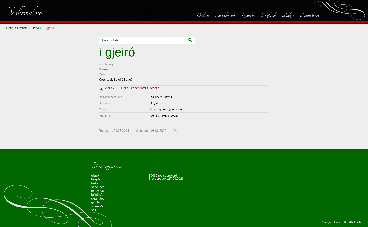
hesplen (96, 179)
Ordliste (203, 15)
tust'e (94, 183)
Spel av (109, 88)
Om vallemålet (225, 15)
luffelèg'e (97, 194)
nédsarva (97, 191)
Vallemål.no (24, 12)
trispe (95, 175)
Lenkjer (288, 15)
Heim (9, 28)
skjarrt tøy (97, 198)
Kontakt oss (309, 15)
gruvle (95, 202)
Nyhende (268, 15)
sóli (93, 210)
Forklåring (106, 64)
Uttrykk (36, 28)
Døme (103, 74)
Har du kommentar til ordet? (140, 88)
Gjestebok (247, 15)
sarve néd (98, 187)
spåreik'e (97, 206)
